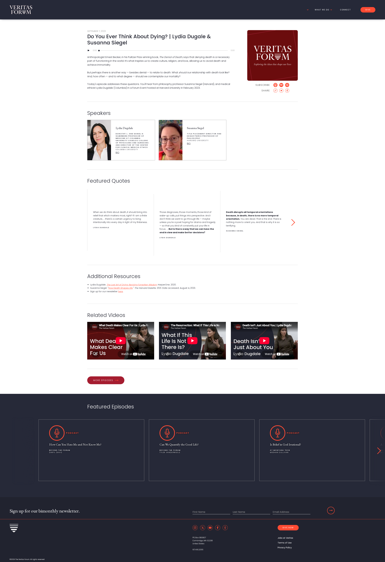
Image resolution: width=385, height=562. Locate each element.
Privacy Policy (285, 547)
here (120, 291)
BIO (117, 152)
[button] (307, 10)
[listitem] (120, 220)
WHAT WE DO (322, 9)
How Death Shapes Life (120, 288)
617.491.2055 (197, 549)
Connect (345, 9)
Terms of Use (285, 542)
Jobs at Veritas (285, 537)
